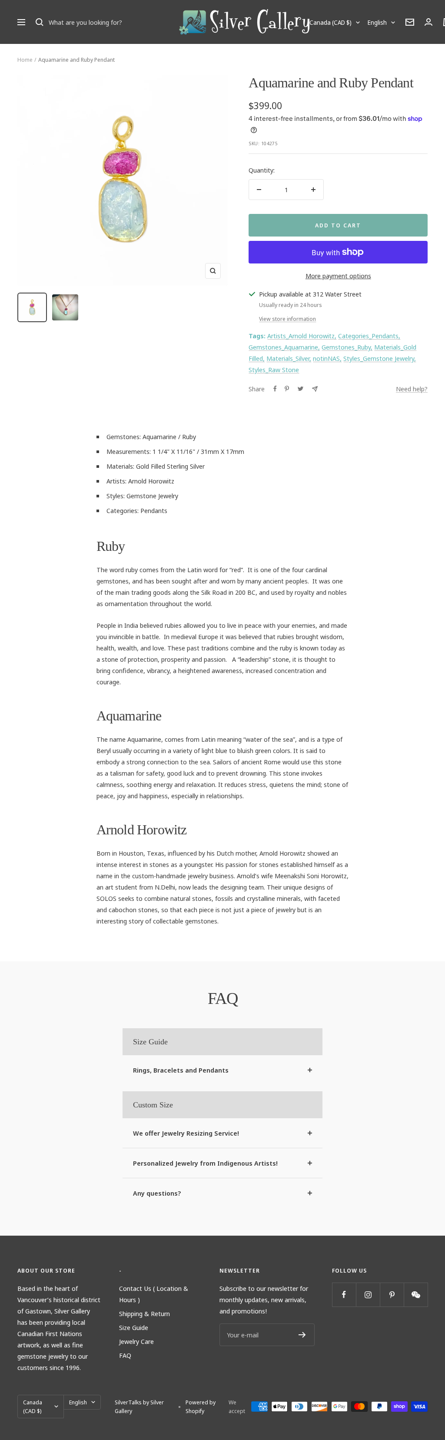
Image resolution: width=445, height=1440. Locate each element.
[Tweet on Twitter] (300, 389)
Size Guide (133, 1327)
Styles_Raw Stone (274, 369)
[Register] (302, 1335)
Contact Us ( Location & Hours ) (153, 1294)
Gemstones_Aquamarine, (284, 347)
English (377, 22)
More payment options (338, 275)
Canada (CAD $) (330, 22)
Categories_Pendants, (369, 335)
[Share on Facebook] (275, 389)
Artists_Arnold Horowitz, (301, 335)
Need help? (412, 388)
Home (25, 59)
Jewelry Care (136, 1341)
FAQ (125, 1355)
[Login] (428, 22)
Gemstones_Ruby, (347, 347)
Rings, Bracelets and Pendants (181, 1070)
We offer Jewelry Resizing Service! (186, 1133)
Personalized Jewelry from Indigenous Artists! (205, 1163)
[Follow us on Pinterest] (392, 1295)
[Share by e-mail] (315, 389)
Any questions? (157, 1193)
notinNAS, (327, 358)
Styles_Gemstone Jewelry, (379, 358)
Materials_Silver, (288, 358)
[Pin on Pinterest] (287, 389)
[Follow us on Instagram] (368, 1295)
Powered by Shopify (201, 1406)
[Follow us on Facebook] (344, 1295)
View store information (287, 319)
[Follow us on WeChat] (416, 1295)
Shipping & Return (144, 1313)
